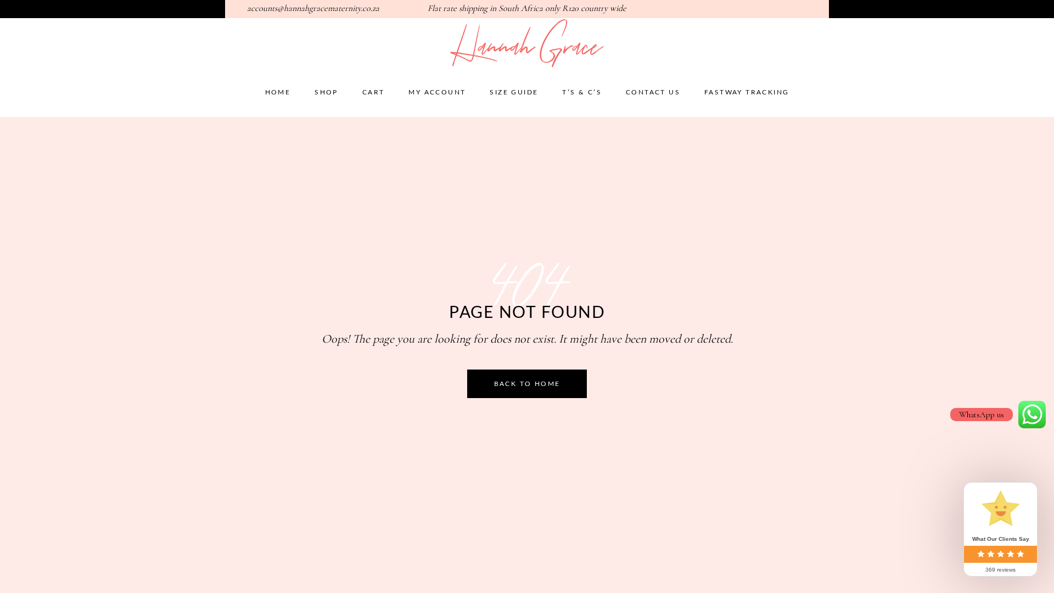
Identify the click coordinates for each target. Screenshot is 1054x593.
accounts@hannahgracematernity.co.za (313, 8)
